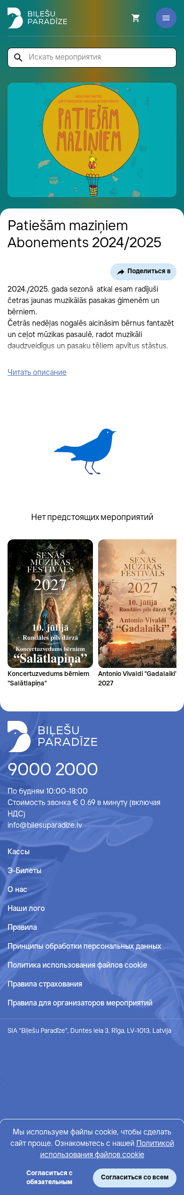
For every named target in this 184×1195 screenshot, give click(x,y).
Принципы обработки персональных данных (84, 946)
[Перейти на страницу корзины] (123, 18)
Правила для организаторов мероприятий (80, 1003)
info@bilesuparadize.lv (45, 825)
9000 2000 (53, 770)
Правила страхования (45, 984)
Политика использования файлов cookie (77, 965)
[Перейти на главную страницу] (37, 18)
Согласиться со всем (134, 1177)
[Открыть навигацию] (166, 18)
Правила (22, 927)
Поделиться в (149, 271)
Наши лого (26, 908)
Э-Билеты (25, 871)
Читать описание (37, 372)
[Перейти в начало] (52, 736)
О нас (17, 889)
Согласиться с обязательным (49, 1178)
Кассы (19, 852)
